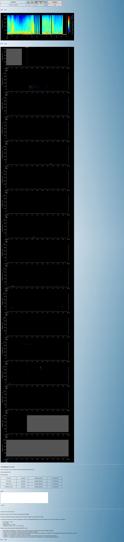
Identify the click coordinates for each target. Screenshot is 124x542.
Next (5, 9)
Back (2, 9)
